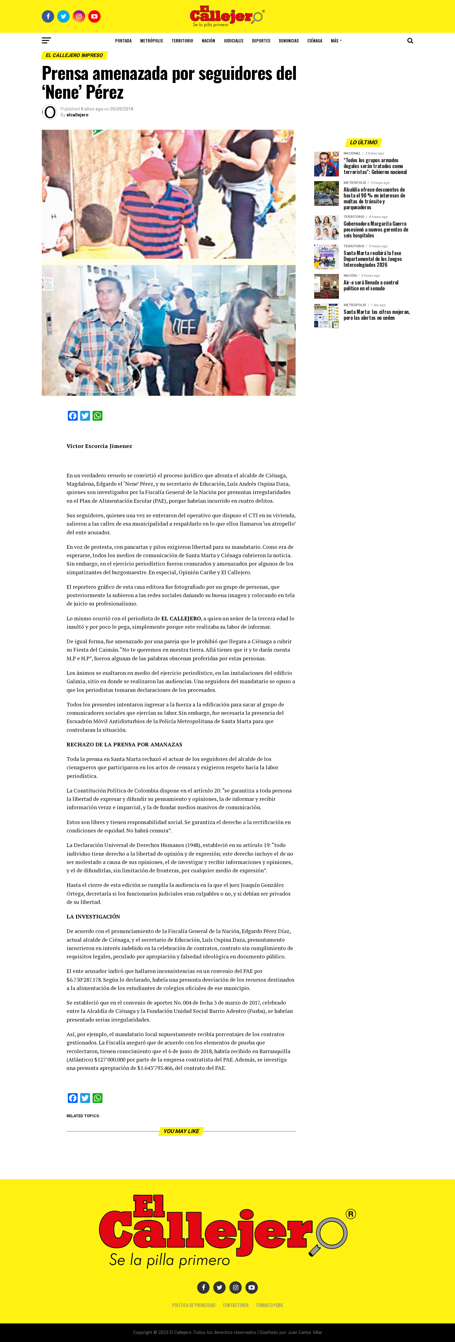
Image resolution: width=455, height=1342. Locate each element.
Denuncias (289, 40)
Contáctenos (236, 1305)
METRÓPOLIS (151, 40)
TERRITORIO (182, 40)
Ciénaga (314, 40)
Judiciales (233, 40)
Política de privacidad (193, 1305)
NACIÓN (208, 40)
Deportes (261, 40)
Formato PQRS (269, 1305)
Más (334, 40)
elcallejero (78, 114)
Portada (123, 40)
